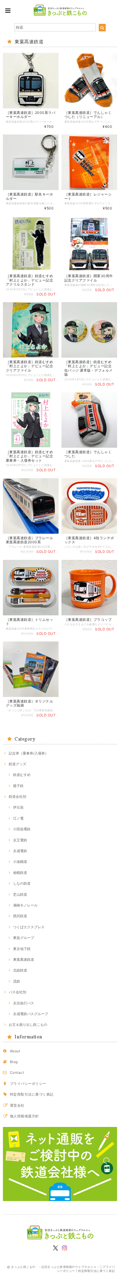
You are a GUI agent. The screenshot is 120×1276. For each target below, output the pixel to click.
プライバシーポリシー (28, 1083)
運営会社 (17, 1105)
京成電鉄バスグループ (30, 1014)
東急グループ (23, 938)
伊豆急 (18, 807)
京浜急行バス (23, 1003)
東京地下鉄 (22, 949)
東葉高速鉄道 (23, 959)
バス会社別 (17, 992)
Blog (14, 1062)
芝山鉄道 (20, 894)
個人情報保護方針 (24, 1116)
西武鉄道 (20, 916)
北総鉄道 (20, 970)
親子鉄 (18, 786)
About (15, 1051)
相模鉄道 (20, 872)
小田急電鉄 (22, 829)
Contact (17, 1072)
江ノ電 (18, 818)
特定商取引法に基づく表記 (32, 1094)
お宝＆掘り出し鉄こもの (28, 1024)
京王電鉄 (20, 840)
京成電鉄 (20, 851)
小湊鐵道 (20, 861)
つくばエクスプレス (29, 927)
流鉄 (16, 981)
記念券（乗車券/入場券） (28, 753)
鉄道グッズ (17, 764)
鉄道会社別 (17, 796)
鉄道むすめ (22, 775)
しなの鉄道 (22, 883)
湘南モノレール (25, 905)
